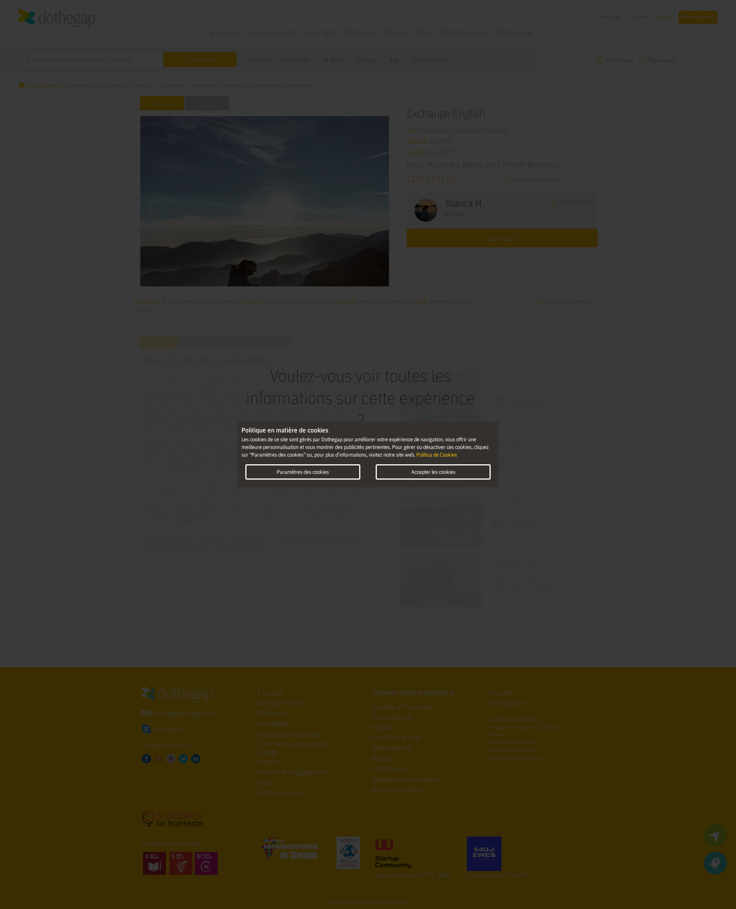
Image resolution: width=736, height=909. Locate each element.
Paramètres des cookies (303, 471)
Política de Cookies (436, 454)
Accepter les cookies (433, 471)
